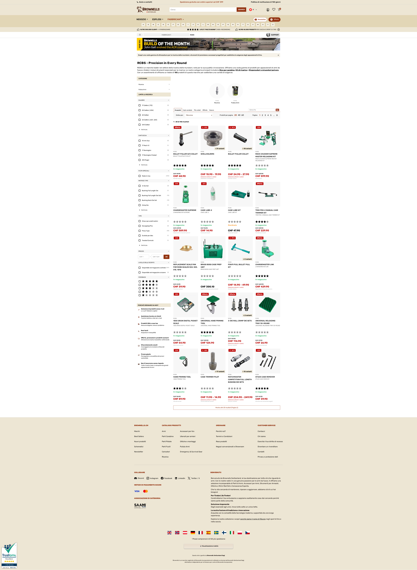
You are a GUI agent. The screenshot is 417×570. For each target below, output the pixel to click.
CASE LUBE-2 (206, 210)
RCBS (175, 151)
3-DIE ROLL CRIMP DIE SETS (240, 321)
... (274, 115)
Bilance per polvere (178, 345)
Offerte (276, 19)
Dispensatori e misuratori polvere (264, 70)
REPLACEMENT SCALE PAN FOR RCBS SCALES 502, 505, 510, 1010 (185, 267)
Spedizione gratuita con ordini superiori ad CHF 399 (201, 2)
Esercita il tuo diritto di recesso (270, 441)
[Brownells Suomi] (224, 532)
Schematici (138, 447)
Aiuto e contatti (145, 2)
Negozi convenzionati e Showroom (230, 447)
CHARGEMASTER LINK (264, 264)
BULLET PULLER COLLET (238, 154)
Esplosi (156, 19)
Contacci (261, 431)
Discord (141, 478)
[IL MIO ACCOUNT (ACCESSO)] (268, 10)
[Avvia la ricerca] (241, 9)
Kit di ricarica (241, 70)
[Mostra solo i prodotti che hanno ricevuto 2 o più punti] (154, 291)
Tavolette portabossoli (261, 345)
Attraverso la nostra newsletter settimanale (155, 340)
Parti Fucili (166, 447)
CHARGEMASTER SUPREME (184, 210)
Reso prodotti (221, 441)
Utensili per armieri (187, 436)
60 (242, 115)
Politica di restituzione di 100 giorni (265, 2)
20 (235, 115)
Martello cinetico (177, 178)
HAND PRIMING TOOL (182, 377)
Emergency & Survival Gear (191, 452)
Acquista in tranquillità (148, 332)
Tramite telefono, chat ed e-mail (151, 318)
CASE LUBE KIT (234, 210)
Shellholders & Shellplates (207, 178)
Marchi (137, 431)
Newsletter (138, 452)
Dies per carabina (227, 70)
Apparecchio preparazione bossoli (209, 289)
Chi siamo (262, 436)
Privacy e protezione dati (268, 457)
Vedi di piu (144, 129)
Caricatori (166, 452)
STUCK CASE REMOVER (265, 377)
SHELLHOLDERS (207, 154)
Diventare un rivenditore (268, 447)
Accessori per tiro (187, 431)
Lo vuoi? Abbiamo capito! (149, 311)
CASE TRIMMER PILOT (210, 377)
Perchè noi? (221, 431)
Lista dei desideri (274, 10)
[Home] (139, 34)
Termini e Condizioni (224, 436)
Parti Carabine (168, 436)
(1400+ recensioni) (215, 29)
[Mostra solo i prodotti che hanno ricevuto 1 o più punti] (154, 295)
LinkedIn (181, 478)
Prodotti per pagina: (226, 115)
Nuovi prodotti (140, 441)
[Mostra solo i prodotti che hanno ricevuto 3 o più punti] (154, 288)
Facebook (168, 478)
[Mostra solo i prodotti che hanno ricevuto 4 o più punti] (154, 284)
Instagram (154, 478)
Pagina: (255, 115)
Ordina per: (179, 115)
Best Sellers (139, 436)
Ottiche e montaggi (188, 441)
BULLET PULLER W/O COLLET (185, 154)
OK (166, 257)
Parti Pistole (167, 441)
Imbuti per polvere (178, 289)
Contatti (261, 452)
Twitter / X (195, 478)
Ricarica (165, 457)
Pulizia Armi (185, 447)
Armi (164, 431)
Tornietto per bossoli (260, 232)
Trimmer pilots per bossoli (207, 401)
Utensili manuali (205, 345)
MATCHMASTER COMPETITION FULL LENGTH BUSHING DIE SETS (240, 379)
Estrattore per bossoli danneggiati (264, 401)
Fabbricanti (175, 19)
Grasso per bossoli (205, 232)
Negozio (141, 19)
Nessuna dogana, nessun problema (152, 325)
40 (239, 115)
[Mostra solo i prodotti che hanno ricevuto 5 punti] (154, 281)
